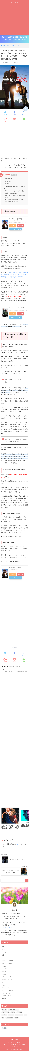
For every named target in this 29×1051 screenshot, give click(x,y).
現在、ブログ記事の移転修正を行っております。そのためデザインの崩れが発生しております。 (14, 39)
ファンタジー (6, 982)
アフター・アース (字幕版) (16, 307)
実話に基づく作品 (7, 995)
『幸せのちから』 (9, 178)
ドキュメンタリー (7, 977)
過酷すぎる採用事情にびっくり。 (14, 199)
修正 (25, 1014)
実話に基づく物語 (22, 671)
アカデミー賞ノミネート (9, 671)
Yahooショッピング (16, 229)
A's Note (14, 2)
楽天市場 (20, 225)
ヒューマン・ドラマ (14, 666)
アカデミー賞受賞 (7, 963)
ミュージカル (6, 987)
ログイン (18, 844)
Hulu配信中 (6, 952)
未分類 (4, 998)
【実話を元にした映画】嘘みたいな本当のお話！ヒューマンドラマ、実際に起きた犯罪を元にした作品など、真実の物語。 (14, 275)
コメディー (6, 968)
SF (3, 958)
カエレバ (16, 220)
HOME (15, 1039)
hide (13, 175)
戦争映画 (16, 1017)
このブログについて (7, 927)
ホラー (4, 985)
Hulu (4, 949)
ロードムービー (7, 993)
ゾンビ (4, 974)
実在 (3, 1017)
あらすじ (8, 183)
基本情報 (8, 181)
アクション (6, 966)
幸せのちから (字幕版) (15, 219)
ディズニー (4, 1014)
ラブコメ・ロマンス (8, 990)
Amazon (13, 225)
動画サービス (5, 946)
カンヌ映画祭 (19, 1012)
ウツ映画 (13, 1012)
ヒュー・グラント (19, 1014)
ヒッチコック (11, 1014)
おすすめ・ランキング (8, 1042)
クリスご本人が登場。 (12, 201)
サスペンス (6, 971)
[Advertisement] (14, 19)
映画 (3, 955)
